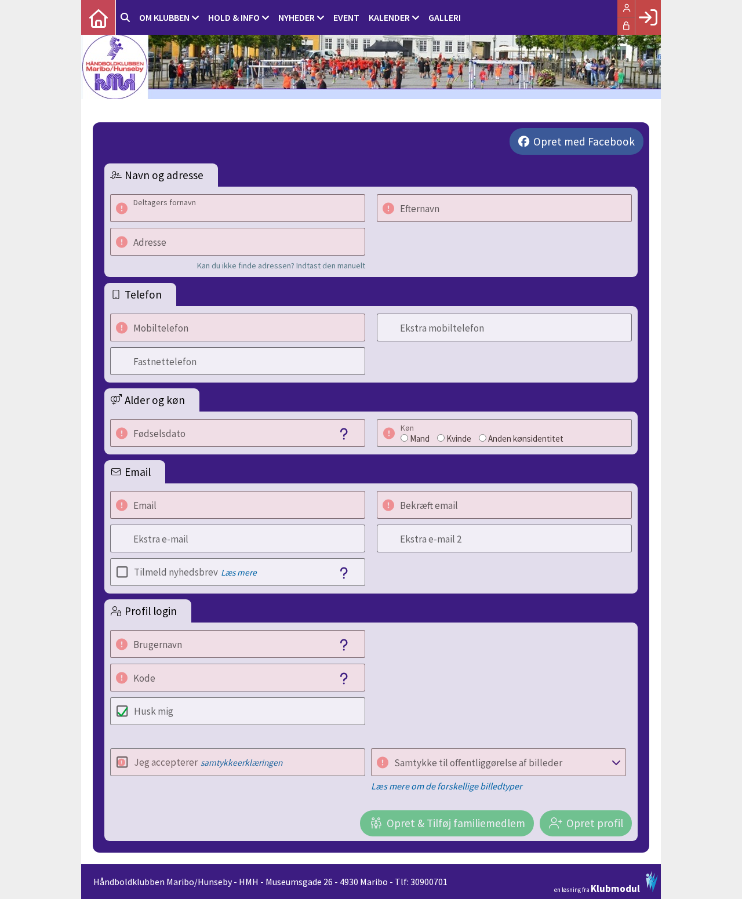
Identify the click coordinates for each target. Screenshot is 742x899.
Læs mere (239, 572)
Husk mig (153, 711)
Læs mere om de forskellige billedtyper (446, 786)
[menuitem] (98, 17)
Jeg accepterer (208, 762)
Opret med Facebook (584, 141)
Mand (420, 438)
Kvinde (458, 438)
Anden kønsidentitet (525, 438)
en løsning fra (597, 887)
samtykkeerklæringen (241, 762)
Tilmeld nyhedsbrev (195, 572)
